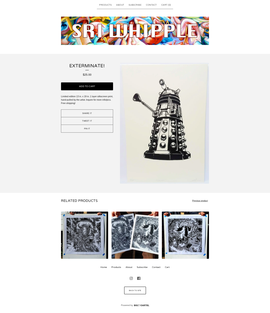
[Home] (135, 31)
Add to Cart (87, 86)
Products (105, 5)
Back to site (135, 290)
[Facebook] (139, 278)
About (120, 5)
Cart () (166, 5)
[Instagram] (131, 278)
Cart (167, 267)
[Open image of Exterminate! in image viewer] (164, 123)
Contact (151, 5)
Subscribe (135, 5)
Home (103, 267)
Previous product (200, 200)
